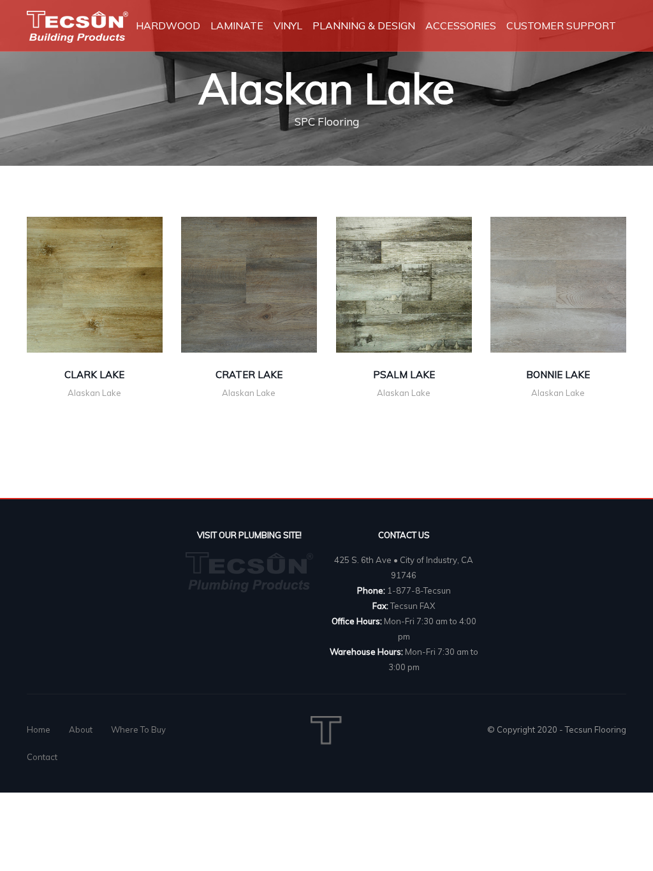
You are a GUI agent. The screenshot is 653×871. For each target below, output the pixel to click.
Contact (42, 757)
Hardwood (168, 25)
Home (38, 729)
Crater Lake (249, 375)
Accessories (460, 25)
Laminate (236, 25)
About (80, 729)
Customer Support (561, 25)
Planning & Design (363, 25)
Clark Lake (94, 375)
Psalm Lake (404, 375)
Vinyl (288, 25)
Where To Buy (138, 729)
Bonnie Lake (558, 375)
